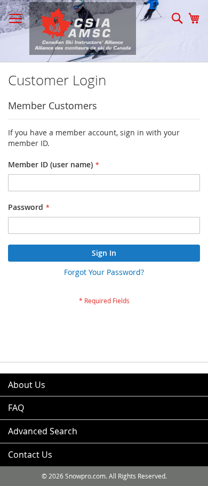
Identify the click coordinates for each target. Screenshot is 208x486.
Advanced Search (42, 431)
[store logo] (77, 28)
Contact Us (30, 454)
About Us (26, 385)
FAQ (16, 408)
